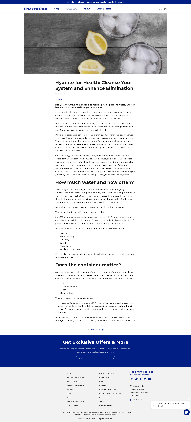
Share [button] (60, 99)
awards (70, 389)
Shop (69, 373)
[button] (155, 8)
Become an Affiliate (75, 401)
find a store (137, 400)
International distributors (110, 393)
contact (102, 381)
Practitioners (72, 405)
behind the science (75, 385)
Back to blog (97, 329)
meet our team (73, 381)
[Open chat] (187, 412)
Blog (69, 393)
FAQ (69, 397)
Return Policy (105, 377)
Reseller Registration (108, 389)
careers (102, 385)
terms (101, 401)
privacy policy (105, 397)
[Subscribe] (112, 358)
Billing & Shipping (106, 373)
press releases (105, 405)
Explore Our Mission (75, 377)
